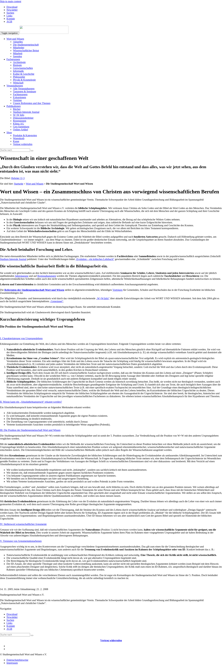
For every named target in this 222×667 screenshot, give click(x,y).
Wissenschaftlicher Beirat (26, 50)
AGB (9, 21)
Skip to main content (10, 1)
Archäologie (19, 62)
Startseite (18, 183)
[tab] (111, 338)
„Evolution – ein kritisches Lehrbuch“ (94, 259)
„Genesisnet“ (56, 301)
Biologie (17, 65)
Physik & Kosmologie (24, 79)
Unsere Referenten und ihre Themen (31, 103)
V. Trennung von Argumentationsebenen (21, 541)
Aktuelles (18, 41)
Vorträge (17, 100)
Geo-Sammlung (21, 126)
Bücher (16, 109)
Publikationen (14, 106)
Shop (9, 132)
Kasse (16, 141)
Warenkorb (18, 138)
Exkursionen (19, 97)
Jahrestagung (21, 276)
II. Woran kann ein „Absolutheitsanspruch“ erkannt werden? (31, 401)
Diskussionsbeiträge (23, 117)
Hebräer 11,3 (18, 178)
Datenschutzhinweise (17, 660)
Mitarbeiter (18, 47)
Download (12, 7)
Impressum (12, 662)
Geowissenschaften (23, 68)
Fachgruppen (13, 59)
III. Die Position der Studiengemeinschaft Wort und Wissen (30, 430)
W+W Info (18, 115)
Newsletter (12, 9)
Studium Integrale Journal (26, 112)
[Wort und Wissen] (44, 33)
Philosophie (19, 76)
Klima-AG (18, 123)
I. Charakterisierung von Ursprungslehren (21, 338)
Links (9, 15)
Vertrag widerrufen (22, 144)
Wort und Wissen (15, 38)
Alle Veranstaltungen (23, 88)
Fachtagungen (20, 94)
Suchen (10, 12)
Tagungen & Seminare (24, 91)
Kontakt (11, 18)
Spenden (17, 56)
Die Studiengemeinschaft (26, 44)
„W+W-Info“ (103, 298)
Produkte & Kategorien (25, 135)
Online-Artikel (20, 129)
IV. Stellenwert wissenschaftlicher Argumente (23, 524)
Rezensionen (19, 120)
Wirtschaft (18, 82)
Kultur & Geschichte (23, 74)
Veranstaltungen (15, 85)
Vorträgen (117, 290)
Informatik (18, 71)
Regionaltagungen (46, 276)
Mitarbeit (17, 53)
